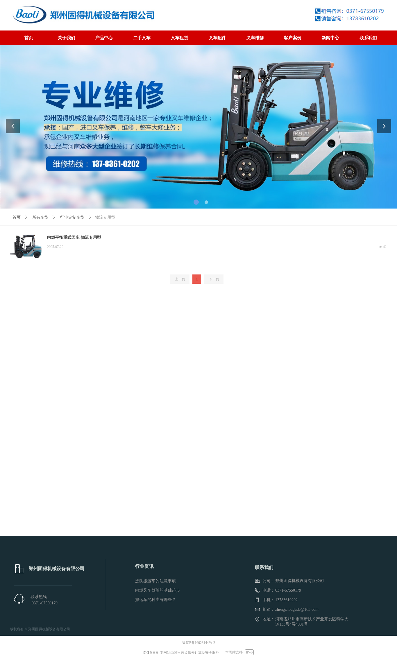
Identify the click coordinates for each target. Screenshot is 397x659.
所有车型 (40, 217)
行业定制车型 (72, 217)
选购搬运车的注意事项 (155, 581)
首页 (16, 217)
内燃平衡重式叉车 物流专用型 (74, 237)
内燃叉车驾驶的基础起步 (157, 590)
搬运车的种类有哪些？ (155, 599)
